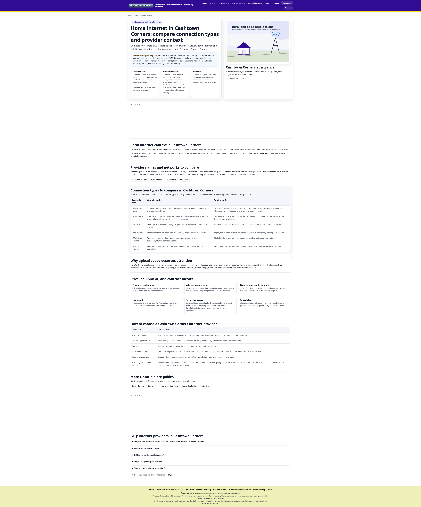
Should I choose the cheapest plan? (149, 468)
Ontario (213, 3)
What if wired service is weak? (147, 448)
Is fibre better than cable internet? (149, 455)
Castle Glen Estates (189, 386)
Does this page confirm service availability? (153, 475)
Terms (269, 489)
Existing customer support (215, 489)
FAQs (267, 3)
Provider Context (238, 3)
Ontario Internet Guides (166, 489)
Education (275, 3)
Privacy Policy (259, 489)
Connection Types (255, 3)
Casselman (174, 386)
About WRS (189, 489)
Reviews (199, 489)
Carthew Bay (152, 386)
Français (288, 8)
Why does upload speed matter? (148, 461)
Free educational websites (240, 489)
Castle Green (205, 386)
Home (204, 3)
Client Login (287, 3)
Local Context (224, 3)
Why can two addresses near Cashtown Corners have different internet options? (169, 441)
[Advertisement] (195, 121)
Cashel (163, 386)
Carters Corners (138, 386)
